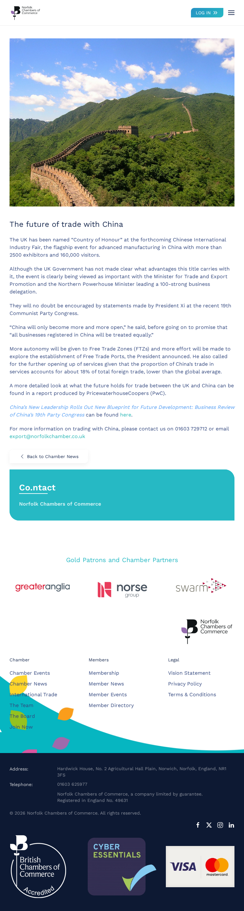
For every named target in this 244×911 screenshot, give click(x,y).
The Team (21, 705)
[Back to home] (25, 12)
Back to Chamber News (52, 456)
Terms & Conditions (192, 694)
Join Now (21, 727)
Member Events (108, 694)
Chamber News (28, 684)
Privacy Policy (185, 684)
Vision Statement (189, 673)
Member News (106, 684)
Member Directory (111, 705)
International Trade (33, 694)
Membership (104, 673)
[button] (231, 12)
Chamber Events (30, 673)
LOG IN (203, 12)
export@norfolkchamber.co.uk (47, 436)
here (125, 415)
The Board (22, 716)
